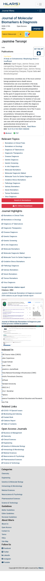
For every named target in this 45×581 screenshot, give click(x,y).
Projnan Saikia (28, 66)
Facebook (7, 548)
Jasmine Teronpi (28, 64)
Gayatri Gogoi (16, 64)
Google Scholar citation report (13, 287)
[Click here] (11, 4)
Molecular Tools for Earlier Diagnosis (18, 176)
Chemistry (5, 474)
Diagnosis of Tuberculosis (14, 150)
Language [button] (37, 29)
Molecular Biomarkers (13, 170)
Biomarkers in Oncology (13, 146)
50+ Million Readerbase (23, 206)
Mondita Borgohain (11, 69)
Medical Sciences (8, 490)
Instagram (7, 559)
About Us (5, 524)
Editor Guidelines (8, 513)
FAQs (4, 538)
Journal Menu (8, 10)
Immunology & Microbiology (12, 486)
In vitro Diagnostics (12, 166)
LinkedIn (6, 555)
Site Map (5, 541)
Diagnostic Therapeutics (14, 153)
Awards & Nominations (22, 200)
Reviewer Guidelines (9, 517)
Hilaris (40, 568)
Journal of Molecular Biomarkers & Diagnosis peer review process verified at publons (21, 323)
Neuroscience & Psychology (12, 494)
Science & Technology (10, 503)
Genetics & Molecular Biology (12, 482)
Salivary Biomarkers (12, 187)
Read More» (31, 126)
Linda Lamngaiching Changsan (15, 71)
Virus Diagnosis (11, 197)
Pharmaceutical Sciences (11, 499)
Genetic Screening (11, 163)
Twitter (6, 552)
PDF (17, 133)
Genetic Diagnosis (11, 160)
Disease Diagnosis (12, 156)
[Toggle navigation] (39, 4)
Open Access (7, 527)
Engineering (6, 478)
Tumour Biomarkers (12, 193)
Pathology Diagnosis (12, 183)
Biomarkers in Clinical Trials (15, 143)
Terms (4, 534)
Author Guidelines (8, 510)
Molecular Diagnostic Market (15, 173)
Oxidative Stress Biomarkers (15, 180)
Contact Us (6, 531)
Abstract (8, 133)
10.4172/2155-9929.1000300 (18, 129)
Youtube (7, 562)
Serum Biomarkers (11, 190)
